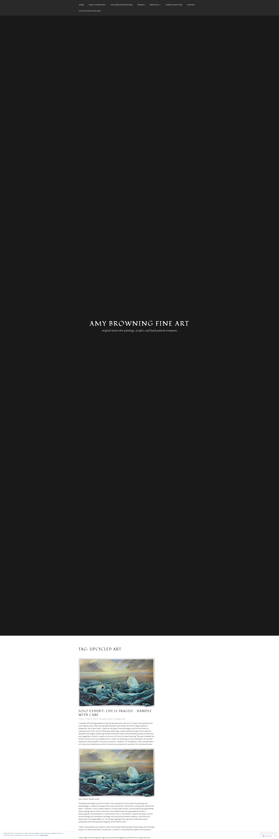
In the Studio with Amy (90, 11)
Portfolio (154, 5)
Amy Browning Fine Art (139, 323)
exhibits (109, 719)
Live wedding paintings (121, 5)
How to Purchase (97, 5)
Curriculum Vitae (174, 5)
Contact (191, 5)
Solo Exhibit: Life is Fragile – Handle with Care (115, 713)
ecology (102, 719)
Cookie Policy (44, 835)
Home (81, 5)
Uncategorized (119, 719)
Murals (141, 5)
